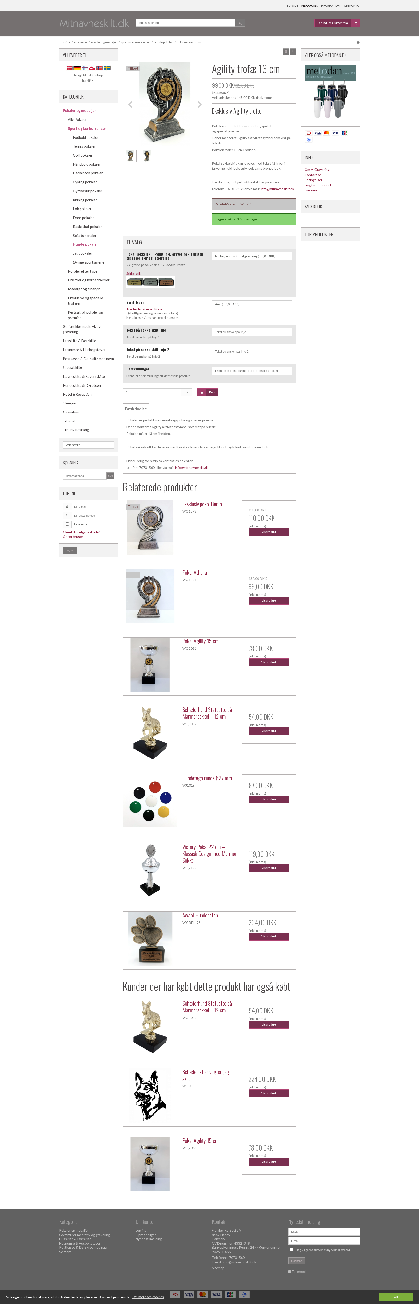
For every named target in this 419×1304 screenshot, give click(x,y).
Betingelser (313, 180)
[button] (286, 51)
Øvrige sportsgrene (88, 262)
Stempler (70, 403)
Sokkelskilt (133, 274)
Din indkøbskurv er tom (333, 23)
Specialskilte (72, 367)
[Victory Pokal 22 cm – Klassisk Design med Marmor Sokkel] (150, 870)
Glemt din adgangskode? (81, 532)
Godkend (296, 1260)
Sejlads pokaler (85, 236)
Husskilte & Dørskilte (79, 341)
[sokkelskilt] (150, 290)
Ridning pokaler (85, 200)
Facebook (299, 1272)
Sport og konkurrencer (87, 128)
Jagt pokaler (82, 253)
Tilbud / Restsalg (76, 430)
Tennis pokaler (84, 146)
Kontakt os (313, 175)
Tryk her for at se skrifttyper (144, 309)
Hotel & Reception (77, 394)
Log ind (70, 550)
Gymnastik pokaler (87, 191)
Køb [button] (212, 392)
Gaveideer (71, 412)
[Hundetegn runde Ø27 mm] (150, 801)
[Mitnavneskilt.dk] (95, 23)
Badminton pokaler (88, 173)
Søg (110, 475)
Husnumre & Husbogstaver (84, 350)
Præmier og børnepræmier (89, 280)
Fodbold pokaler (85, 137)
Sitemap (218, 1268)
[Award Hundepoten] (150, 939)
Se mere (65, 1252)
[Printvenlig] (358, 42)
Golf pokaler (83, 155)
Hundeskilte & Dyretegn (82, 385)
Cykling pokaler (85, 182)
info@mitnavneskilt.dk (277, 189)
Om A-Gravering (317, 170)
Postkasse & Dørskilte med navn (88, 359)
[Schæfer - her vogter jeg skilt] (150, 1095)
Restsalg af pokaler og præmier (85, 315)
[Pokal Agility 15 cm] (150, 665)
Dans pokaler (83, 218)
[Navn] (324, 1231)
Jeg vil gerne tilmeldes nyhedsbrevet (324, 1249)
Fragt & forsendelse (320, 185)
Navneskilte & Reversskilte (84, 376)
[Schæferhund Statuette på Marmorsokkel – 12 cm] (150, 733)
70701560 (237, 1257)
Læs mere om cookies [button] (148, 1297)
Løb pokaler (82, 209)
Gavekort (312, 190)
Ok (396, 1297)
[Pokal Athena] (150, 596)
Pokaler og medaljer (79, 111)
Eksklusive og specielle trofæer (85, 300)
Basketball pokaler (87, 227)
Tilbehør (69, 421)
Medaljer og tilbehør (84, 289)
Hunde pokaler (85, 244)
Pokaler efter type (82, 271)
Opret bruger (73, 536)
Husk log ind (81, 524)
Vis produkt (268, 532)
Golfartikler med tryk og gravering (82, 329)
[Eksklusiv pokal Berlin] (150, 527)
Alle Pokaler (77, 120)
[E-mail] (324, 1240)
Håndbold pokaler (87, 164)
